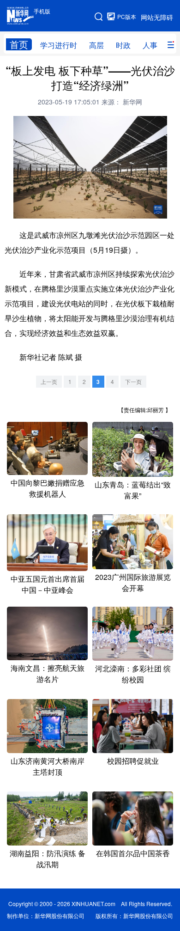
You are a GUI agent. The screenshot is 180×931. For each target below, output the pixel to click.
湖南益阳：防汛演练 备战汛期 (47, 859)
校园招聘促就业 (133, 760)
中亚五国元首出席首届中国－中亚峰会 (47, 584)
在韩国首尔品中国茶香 (133, 853)
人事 (150, 45)
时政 (123, 45)
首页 (19, 44)
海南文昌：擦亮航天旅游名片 (47, 673)
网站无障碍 (157, 17)
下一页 (133, 381)
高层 (96, 45)
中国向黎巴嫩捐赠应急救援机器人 (47, 488)
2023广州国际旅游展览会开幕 (133, 582)
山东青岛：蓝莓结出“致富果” (133, 490)
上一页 (49, 381)
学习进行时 (58, 45)
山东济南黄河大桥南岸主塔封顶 (47, 766)
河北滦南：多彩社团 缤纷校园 (133, 674)
